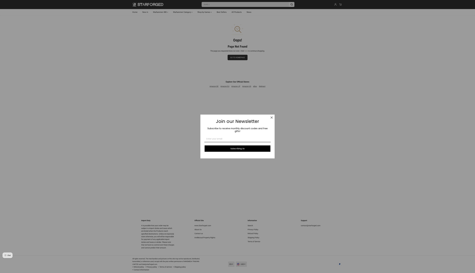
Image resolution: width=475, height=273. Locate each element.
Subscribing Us (237, 148)
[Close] (272, 118)
